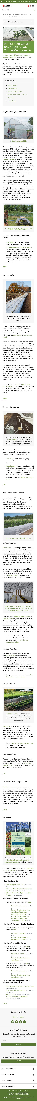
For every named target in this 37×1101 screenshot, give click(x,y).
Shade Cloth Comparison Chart (22, 743)
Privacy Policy (23, 1090)
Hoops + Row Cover (15, 91)
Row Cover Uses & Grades (17, 94)
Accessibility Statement (23, 1094)
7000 (14, 929)
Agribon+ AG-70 (13, 575)
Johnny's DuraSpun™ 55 (22, 617)
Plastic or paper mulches (11, 787)
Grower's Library (7, 14)
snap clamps (7, 765)
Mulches (11, 98)
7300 (27, 947)
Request (18, 1061)
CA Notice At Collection (23, 1092)
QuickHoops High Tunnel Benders (18, 247)
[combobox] (18, 10)
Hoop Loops (11, 439)
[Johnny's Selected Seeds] (7, 6)
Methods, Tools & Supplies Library (22, 14)
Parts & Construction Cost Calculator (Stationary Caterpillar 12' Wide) (20, 912)
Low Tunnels (12, 88)
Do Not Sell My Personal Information (18, 1093)
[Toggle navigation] (32, 6)
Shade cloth (7, 726)
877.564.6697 (18, 1017)
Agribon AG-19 (8, 619)
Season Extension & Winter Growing (14, 17)
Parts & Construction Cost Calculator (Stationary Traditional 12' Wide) (20, 918)
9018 (29, 902)
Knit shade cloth (11, 714)
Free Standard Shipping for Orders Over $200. (18, 1)
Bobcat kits (10, 242)
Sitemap (18, 1098)
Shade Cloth (17, 994)
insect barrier (11, 656)
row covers (17, 335)
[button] (1, 1)
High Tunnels (12, 85)
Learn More (12, 101)
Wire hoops (10, 459)
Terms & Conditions (14, 1090)
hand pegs (27, 763)
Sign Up (18, 1044)
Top (5, 267)
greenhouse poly (9, 159)
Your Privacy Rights (11, 1092)
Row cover (6, 548)
